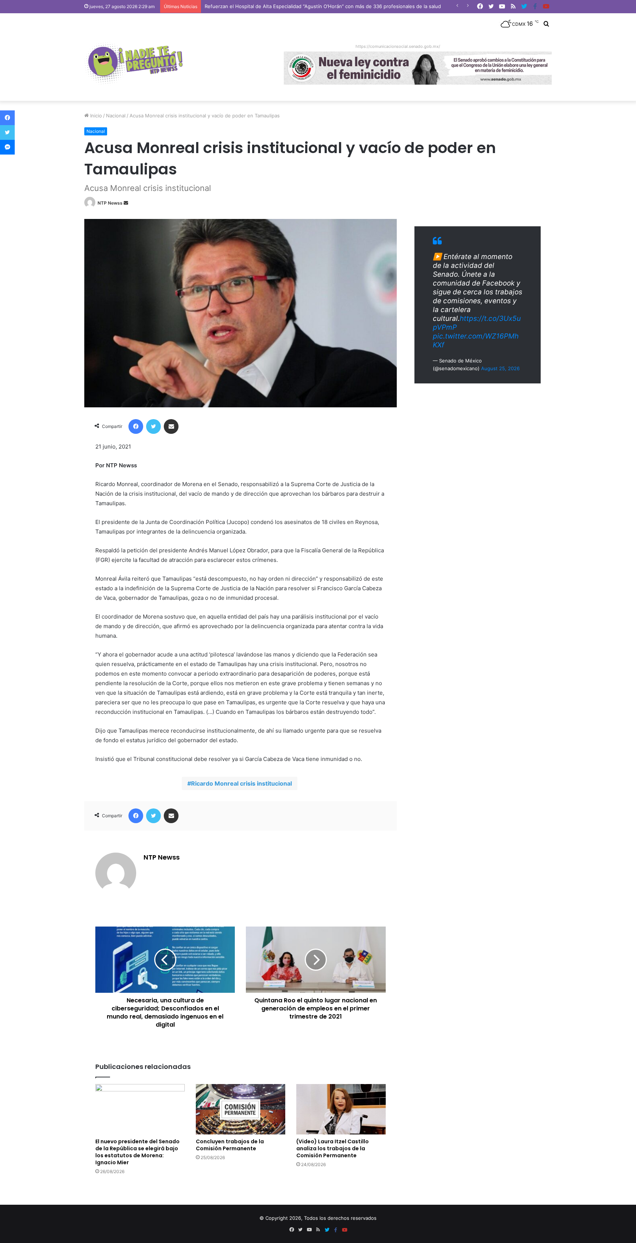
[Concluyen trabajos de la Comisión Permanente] (240, 1109)
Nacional (116, 115)
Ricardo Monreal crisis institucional (241, 783)
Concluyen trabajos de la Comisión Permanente (230, 1145)
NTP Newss (110, 203)
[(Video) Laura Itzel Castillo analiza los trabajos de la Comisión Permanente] (341, 1109)
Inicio (95, 115)
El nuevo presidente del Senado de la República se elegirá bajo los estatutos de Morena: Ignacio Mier (137, 1152)
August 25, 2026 (500, 368)
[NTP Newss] (133, 64)
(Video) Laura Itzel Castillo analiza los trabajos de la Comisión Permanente (332, 1148)
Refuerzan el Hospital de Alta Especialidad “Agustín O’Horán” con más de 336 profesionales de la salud (323, 6)
